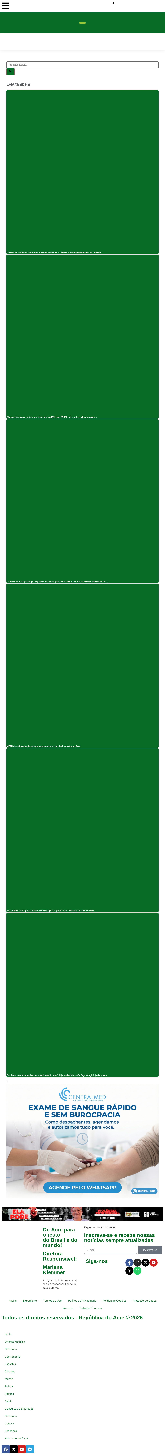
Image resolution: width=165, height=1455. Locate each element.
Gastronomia (12, 1356)
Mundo (9, 1378)
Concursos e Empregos (19, 1408)
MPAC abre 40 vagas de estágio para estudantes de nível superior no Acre (43, 746)
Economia (11, 1431)
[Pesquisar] (10, 71)
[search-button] (113, 3)
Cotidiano (11, 1349)
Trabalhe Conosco (90, 1308)
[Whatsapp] (137, 1271)
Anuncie (68, 1308)
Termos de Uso (52, 1300)
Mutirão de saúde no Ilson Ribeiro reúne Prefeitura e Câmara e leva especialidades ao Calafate (54, 252)
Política (9, 1393)
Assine (13, 1300)
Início (8, 1334)
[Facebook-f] (129, 1263)
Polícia (9, 1386)
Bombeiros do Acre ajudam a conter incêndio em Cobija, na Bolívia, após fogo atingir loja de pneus (57, 1075)
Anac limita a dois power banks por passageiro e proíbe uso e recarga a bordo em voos (50, 911)
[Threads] (129, 1271)
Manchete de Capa (16, 1438)
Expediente (30, 1300)
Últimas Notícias (15, 1341)
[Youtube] (154, 1263)
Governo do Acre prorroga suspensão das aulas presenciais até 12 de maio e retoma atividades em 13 (57, 582)
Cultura (9, 1423)
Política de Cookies (114, 1300)
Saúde (8, 1401)
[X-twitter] (145, 1263)
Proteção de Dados (144, 1300)
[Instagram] (137, 1263)
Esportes (10, 1364)
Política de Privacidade (82, 1300)
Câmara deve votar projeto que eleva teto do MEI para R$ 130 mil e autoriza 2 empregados (52, 417)
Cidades (10, 1371)
